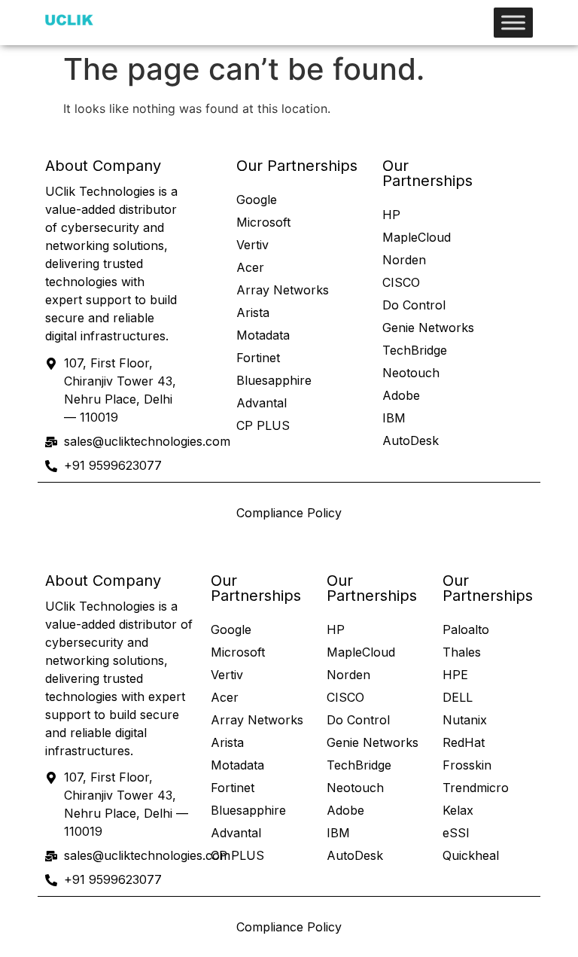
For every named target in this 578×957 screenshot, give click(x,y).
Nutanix (465, 719)
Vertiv (252, 244)
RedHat (464, 742)
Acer (250, 267)
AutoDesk (410, 440)
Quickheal (471, 855)
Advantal (261, 402)
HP (391, 214)
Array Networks (282, 289)
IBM (394, 417)
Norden (404, 259)
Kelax (458, 810)
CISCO (401, 282)
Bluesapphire (274, 380)
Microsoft (263, 222)
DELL (458, 697)
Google (256, 199)
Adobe (401, 395)
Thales (462, 652)
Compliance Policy (289, 512)
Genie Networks (428, 327)
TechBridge (414, 350)
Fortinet (258, 357)
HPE (455, 674)
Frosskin (467, 765)
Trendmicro (476, 787)
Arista (252, 312)
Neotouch (411, 372)
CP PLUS (263, 425)
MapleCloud (416, 237)
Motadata (263, 335)
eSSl (456, 832)
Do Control (414, 304)
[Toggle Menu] (513, 23)
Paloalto (466, 629)
